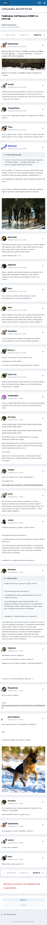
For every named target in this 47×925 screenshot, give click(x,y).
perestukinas (14, 717)
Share (24, 900)
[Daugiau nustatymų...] (43, 45)
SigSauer (12, 265)
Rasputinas (13, 688)
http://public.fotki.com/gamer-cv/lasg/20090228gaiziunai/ (22, 485)
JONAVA (17, 27)
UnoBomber (13, 395)
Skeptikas (12, 331)
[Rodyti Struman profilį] (4, 418)
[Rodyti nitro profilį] (4, 290)
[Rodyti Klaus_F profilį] (4, 351)
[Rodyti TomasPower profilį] (4, 109)
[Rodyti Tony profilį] (4, 128)
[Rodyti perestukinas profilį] (4, 718)
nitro (10, 288)
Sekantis (37, 35)
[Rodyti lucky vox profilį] (4, 375)
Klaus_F (11, 350)
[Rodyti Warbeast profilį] (4, 147)
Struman (12, 417)
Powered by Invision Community (23, 921)
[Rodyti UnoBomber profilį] (4, 397)
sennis (11, 84)
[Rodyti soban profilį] (4, 521)
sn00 (10, 494)
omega (11, 470)
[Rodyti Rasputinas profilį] (4, 689)
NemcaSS (12, 237)
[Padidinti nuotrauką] (23, 64)
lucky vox (12, 374)
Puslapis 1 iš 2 (24, 35)
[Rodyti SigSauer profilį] (4, 266)
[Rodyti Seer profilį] (4, 308)
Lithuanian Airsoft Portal (17, 9)
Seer (10, 307)
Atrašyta (17, 87)
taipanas (12, 648)
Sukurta (17, 46)
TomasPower (14, 108)
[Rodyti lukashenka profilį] (4, 45)
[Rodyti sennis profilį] (4, 85)
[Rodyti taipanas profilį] (4, 649)
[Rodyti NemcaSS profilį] (4, 238)
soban (10, 520)
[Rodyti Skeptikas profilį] (4, 332)
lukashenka (11, 25)
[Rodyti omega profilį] (4, 471)
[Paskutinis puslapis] (44, 35)
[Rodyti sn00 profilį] (4, 495)
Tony (10, 127)
